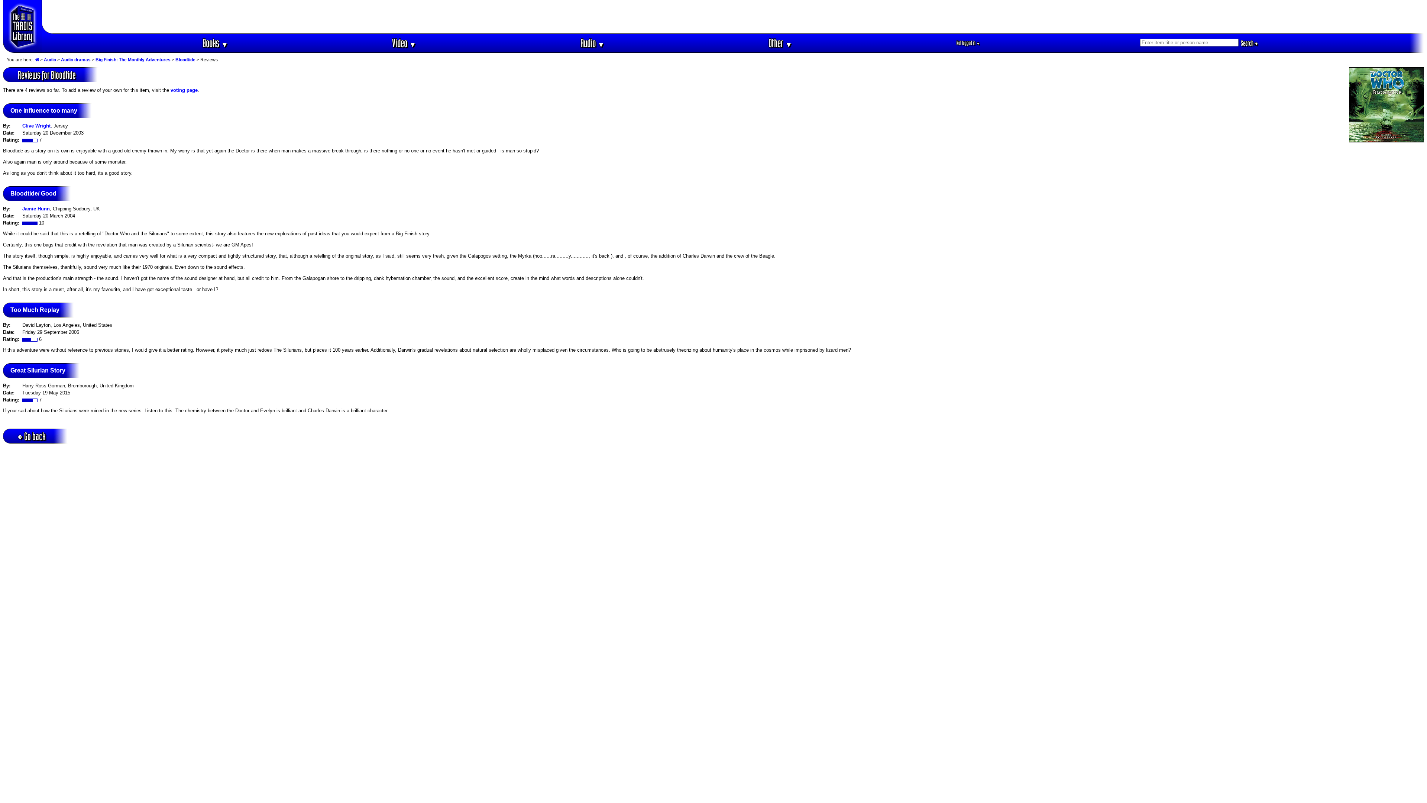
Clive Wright (36, 126)
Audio (592, 42)
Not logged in (968, 43)
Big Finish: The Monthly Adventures (133, 59)
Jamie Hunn (36, 209)
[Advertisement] (733, 16)
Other (780, 42)
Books (215, 42)
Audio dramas (76, 59)
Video (404, 42)
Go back (35, 436)
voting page (184, 90)
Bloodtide (185, 59)
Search (1248, 43)
